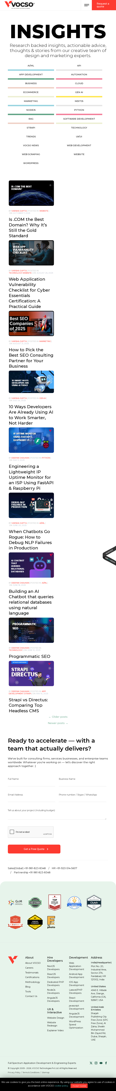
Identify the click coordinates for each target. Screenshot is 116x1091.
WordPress (31, 163)
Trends (31, 136)
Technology (79, 127)
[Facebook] (106, 1063)
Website (79, 154)
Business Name (67, 779)
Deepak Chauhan (20, 458)
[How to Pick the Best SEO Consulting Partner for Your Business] (31, 323)
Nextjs (79, 101)
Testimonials (31, 972)
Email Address (15, 794)
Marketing (31, 101)
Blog (27, 986)
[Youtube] (101, 1063)
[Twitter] (91, 1063)
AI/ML (31, 65)
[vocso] (14, 963)
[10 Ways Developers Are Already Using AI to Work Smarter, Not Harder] (31, 381)
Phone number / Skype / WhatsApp (78, 794)
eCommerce (31, 92)
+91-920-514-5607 (66, 868)
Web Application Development (76, 966)
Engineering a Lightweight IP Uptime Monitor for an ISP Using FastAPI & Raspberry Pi (31, 477)
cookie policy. (62, 1085)
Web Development (79, 145)
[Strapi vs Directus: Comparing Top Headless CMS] (31, 673)
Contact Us (31, 996)
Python (79, 110)
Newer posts (58, 723)
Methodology (32, 982)
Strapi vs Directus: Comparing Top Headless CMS (28, 705)
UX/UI (79, 136)
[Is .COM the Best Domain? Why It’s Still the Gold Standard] (31, 192)
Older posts (58, 716)
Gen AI (79, 92)
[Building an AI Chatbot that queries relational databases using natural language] (31, 564)
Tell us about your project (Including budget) (31, 810)
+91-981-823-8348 (35, 868)
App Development (31, 74)
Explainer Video (55, 1030)
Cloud (79, 83)
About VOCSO (33, 963)
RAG (31, 118)
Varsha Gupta (19, 211)
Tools (28, 991)
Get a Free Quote (34, 849)
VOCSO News (31, 145)
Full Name (13, 779)
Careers (29, 967)
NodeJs (31, 110)
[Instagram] (96, 1063)
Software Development (79, 118)
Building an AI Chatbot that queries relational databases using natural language (31, 602)
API (79, 65)
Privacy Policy (14, 1072)
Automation (79, 74)
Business (31, 83)
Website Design (55, 1017)
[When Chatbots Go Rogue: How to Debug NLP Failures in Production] (31, 505)
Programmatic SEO (29, 656)
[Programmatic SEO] (31, 629)
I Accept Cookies (79, 1086)
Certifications (32, 977)
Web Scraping (31, 154)
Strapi (31, 127)
